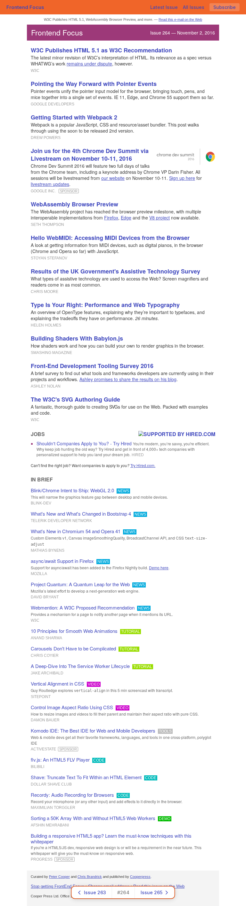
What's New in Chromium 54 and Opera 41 (75, 531)
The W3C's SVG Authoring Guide (75, 399)
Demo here (158, 567)
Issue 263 (95, 892)
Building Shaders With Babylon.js (77, 338)
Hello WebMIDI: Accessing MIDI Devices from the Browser (110, 238)
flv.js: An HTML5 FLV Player (60, 759)
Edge (126, 217)
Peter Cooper (59, 877)
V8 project (159, 217)
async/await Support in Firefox (62, 560)
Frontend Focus (25, 7)
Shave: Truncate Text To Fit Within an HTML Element (86, 777)
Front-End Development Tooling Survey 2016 (92, 366)
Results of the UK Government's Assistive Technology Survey (115, 271)
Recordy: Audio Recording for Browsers (72, 794)
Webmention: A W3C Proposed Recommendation (83, 607)
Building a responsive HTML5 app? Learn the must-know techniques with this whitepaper (111, 838)
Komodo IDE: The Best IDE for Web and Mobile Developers (93, 730)
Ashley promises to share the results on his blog (127, 379)
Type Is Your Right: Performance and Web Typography (105, 305)
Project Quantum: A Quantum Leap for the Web (80, 584)
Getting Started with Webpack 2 (74, 117)
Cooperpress (140, 877)
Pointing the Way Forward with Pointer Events (94, 84)
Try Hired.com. (142, 465)
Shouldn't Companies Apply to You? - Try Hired (84, 443)
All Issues (193, 7)
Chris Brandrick (90, 877)
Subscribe (224, 7)
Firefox (111, 217)
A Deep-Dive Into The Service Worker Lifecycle (80, 666)
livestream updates (50, 184)
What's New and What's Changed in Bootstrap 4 (81, 513)
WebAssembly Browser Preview (74, 204)
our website (113, 178)
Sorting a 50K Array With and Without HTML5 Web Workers (93, 818)
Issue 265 (151, 892)
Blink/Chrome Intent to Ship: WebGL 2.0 (72, 490)
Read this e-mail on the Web (180, 19)
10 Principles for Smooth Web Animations (74, 630)
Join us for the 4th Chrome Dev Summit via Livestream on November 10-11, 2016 (90, 154)
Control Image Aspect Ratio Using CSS (72, 707)
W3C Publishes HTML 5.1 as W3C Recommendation (101, 50)
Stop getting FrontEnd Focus (57, 886)
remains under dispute (89, 63)
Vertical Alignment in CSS (57, 683)
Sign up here (182, 178)
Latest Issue (164, 7)
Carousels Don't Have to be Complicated (73, 648)
